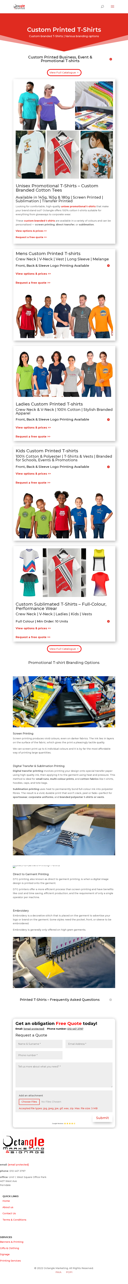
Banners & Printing (11, 1241)
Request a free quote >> (33, 282)
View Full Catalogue (63, 72)
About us (7, 1207)
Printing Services (10, 1260)
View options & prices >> (33, 273)
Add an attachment (31, 1095)
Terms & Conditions (14, 1219)
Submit (102, 1118)
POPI (69, 1272)
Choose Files (29, 1101)
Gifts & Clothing (9, 1248)
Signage (5, 1254)
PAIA (59, 1272)
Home (6, 1200)
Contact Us (9, 1213)
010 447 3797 (75, 1028)
